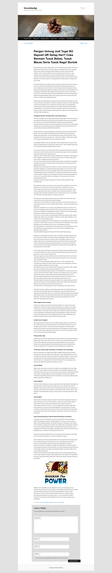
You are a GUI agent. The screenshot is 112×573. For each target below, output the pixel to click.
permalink (61, 502)
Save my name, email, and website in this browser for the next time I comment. (52, 558)
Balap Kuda (36, 38)
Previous (81, 43)
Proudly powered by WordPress (56, 567)
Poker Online (70, 38)
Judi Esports (62, 38)
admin (51, 502)
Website (36, 553)
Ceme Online (54, 38)
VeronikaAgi (30, 8)
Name (37, 539)
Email (37, 546)
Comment (37, 518)
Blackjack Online (45, 38)
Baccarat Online (27, 38)
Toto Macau (77, 38)
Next (86, 43)
